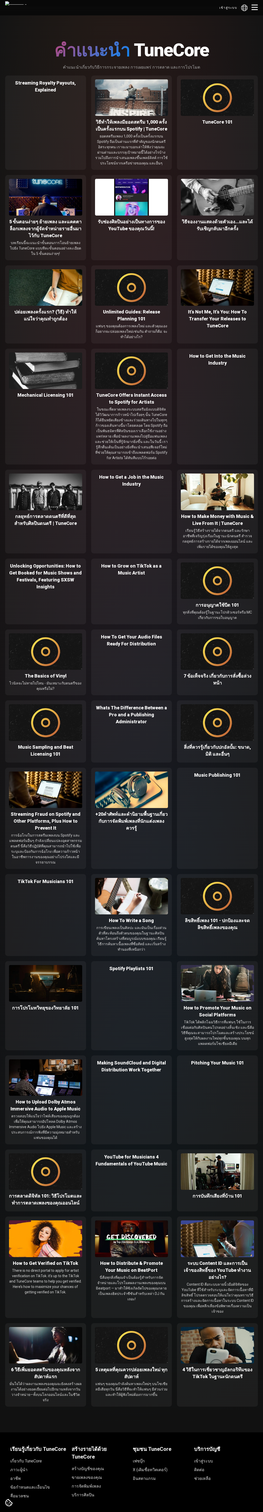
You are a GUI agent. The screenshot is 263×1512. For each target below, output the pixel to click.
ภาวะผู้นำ (18, 1469)
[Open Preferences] (9, 1503)
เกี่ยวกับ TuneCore (26, 1461)
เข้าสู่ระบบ (228, 8)
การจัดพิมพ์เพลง (86, 1486)
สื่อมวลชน (19, 1496)
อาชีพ (15, 1478)
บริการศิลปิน (83, 1494)
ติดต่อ (199, 1469)
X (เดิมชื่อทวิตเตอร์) (150, 1469)
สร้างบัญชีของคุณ (88, 1468)
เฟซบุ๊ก (139, 1461)
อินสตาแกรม (144, 1478)
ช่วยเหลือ (202, 1478)
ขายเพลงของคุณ (87, 1477)
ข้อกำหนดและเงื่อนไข (30, 1487)
